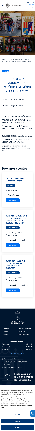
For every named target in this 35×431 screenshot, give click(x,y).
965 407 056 (29, 347)
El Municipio (13, 59)
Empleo (5, 332)
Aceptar (17, 427)
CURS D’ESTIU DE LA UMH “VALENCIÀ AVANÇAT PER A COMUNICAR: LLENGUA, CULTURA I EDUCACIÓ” (17, 219)
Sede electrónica (23, 334)
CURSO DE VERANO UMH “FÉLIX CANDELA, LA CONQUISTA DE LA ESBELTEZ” (16, 264)
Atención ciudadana (24, 329)
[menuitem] (10, 329)
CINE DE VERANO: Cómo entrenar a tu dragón (15, 179)
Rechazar (17, 421)
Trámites (6, 329)
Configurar (17, 414)
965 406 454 (29, 344)
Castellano (30, 2)
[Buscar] (33, 7)
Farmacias (21, 332)
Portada (4, 59)
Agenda (20, 59)
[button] (2, 5)
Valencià (31, 4)
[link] (14, 5)
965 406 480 (29, 349)
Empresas (6, 334)
